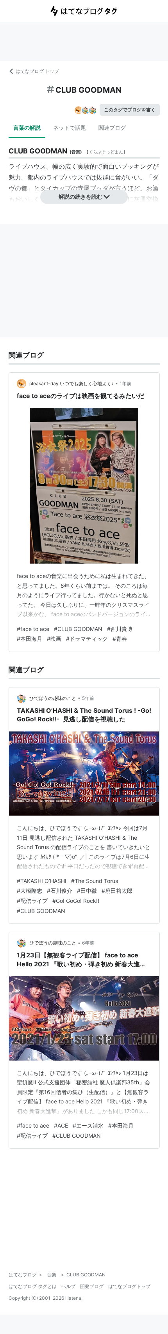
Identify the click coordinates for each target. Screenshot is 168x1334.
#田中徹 (87, 890)
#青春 (120, 638)
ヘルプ (68, 1286)
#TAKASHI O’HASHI (41, 881)
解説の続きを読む (80, 196)
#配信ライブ (32, 900)
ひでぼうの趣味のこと (52, 698)
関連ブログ (112, 127)
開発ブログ (92, 1286)
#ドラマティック (87, 638)
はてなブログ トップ (37, 71)
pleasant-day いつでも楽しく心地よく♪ (71, 383)
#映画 (54, 638)
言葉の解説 (27, 127)
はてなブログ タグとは (33, 1286)
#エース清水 (88, 1125)
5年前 (88, 698)
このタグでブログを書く (129, 110)
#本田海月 (29, 638)
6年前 (88, 943)
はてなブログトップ (129, 1286)
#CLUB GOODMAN (78, 629)
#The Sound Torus (94, 881)
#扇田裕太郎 (117, 890)
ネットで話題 (69, 127)
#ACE (61, 1125)
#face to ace (33, 629)
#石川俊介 (59, 890)
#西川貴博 (119, 629)
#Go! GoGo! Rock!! (75, 900)
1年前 (125, 383)
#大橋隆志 (29, 890)
